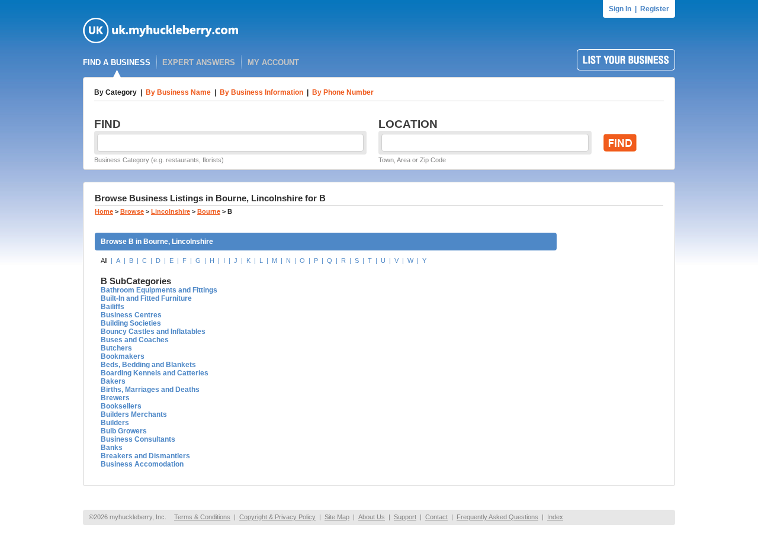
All (104, 260)
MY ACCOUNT (273, 62)
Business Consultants (138, 439)
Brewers (115, 398)
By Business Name (178, 92)
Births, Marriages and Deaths (150, 389)
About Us (371, 516)
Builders (115, 423)
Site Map (337, 516)
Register (654, 9)
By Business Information (261, 92)
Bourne (208, 211)
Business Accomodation (142, 464)
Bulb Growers (124, 431)
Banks (112, 447)
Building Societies (131, 323)
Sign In (620, 9)
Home (104, 211)
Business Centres (131, 315)
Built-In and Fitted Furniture (146, 298)
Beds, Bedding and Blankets (148, 365)
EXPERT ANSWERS (198, 62)
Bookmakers (122, 356)
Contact (436, 516)
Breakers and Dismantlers (145, 456)
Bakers (113, 381)
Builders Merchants (134, 414)
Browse (132, 211)
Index (555, 516)
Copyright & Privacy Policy (277, 516)
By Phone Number (343, 92)
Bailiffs (112, 307)
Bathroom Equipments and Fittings (159, 290)
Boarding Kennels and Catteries (154, 373)
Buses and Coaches (135, 340)
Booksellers (121, 406)
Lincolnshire (170, 211)
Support (405, 516)
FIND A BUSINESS (116, 62)
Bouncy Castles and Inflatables (153, 331)
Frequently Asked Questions (497, 516)
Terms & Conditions (202, 516)
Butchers (116, 348)
